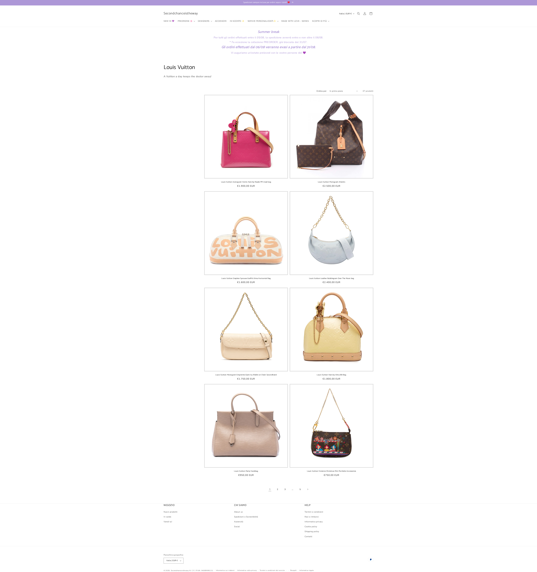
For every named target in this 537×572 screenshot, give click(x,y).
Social (237, 526)
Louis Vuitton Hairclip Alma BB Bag (331, 375)
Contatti (308, 536)
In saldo (167, 516)
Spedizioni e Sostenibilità (246, 516)
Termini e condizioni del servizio (272, 570)
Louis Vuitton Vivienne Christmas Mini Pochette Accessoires (331, 471)
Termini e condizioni (314, 512)
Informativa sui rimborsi (225, 570)
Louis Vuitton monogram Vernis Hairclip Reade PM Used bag (246, 182)
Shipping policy (312, 531)
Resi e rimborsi (312, 516)
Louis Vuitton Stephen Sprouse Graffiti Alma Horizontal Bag (246, 278)
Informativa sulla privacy (247, 570)
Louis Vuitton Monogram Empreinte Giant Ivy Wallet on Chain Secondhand (246, 375)
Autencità (238, 521)
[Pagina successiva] (308, 489)
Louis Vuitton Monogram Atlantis (331, 182)
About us (238, 512)
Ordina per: (321, 91)
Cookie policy (311, 526)
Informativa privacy (314, 521)
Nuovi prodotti (170, 512)
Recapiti (293, 570)
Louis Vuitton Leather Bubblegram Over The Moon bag (331, 278)
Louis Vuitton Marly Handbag (246, 471)
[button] (186, 21)
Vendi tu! (168, 521)
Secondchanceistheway (180, 570)
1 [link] (270, 489)
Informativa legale (306, 570)
